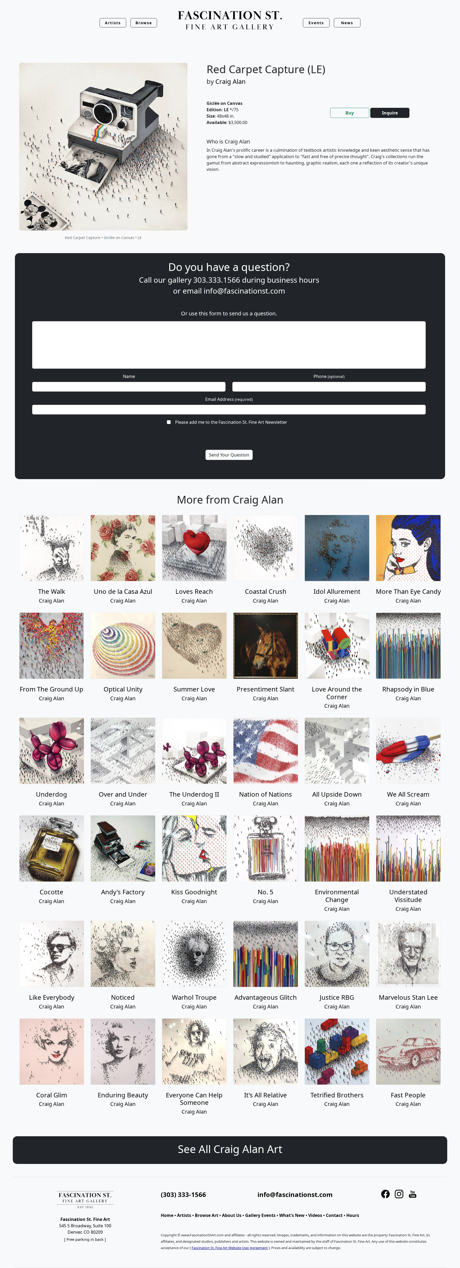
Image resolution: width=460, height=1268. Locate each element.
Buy (350, 113)
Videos (315, 1215)
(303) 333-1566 (183, 1194)
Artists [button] (113, 22)
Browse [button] (143, 22)
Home (167, 1215)
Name (129, 376)
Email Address (229, 399)
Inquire (390, 113)
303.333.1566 (216, 280)
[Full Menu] (230, 20)
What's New (292, 1215)
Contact (334, 1215)
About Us (231, 1215)
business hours (293, 280)
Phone (329, 376)
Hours (352, 1215)
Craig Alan (230, 81)
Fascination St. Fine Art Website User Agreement (230, 1247)
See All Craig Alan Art (230, 1149)
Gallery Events (260, 1215)
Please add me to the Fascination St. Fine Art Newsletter (231, 422)
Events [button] (316, 22)
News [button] (347, 22)
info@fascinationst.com (244, 291)
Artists (184, 1215)
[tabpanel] (320, 159)
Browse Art (206, 1215)
